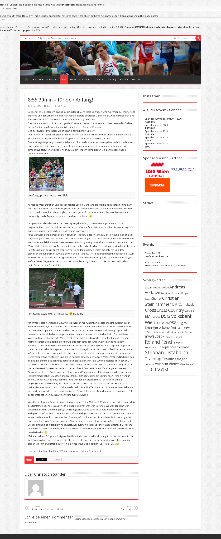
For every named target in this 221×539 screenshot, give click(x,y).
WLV (147, 370)
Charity (156, 298)
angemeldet (91, 518)
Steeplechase (179, 347)
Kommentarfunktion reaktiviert (48, 508)
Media (98, 79)
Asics (158, 293)
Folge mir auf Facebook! (49, 38)
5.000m (156, 287)
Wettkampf (188, 364)
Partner (124, 79)
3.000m (148, 287)
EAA (186, 323)
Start (26, 79)
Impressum (70, 38)
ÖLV (155, 369)
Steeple (164, 347)
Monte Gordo (185, 332)
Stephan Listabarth (166, 352)
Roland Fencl (158, 342)
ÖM (164, 370)
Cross (150, 310)
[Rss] (175, 38)
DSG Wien (162, 323)
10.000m (164, 287)
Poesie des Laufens (80, 79)
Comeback (186, 304)
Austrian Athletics (171, 293)
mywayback (154, 336)
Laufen (186, 327)
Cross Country (170, 310)
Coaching (111, 79)
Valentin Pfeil (165, 364)
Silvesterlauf (151, 347)
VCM (179, 364)
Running (177, 342)
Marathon (172, 332)
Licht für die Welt (158, 332)
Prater (168, 337)
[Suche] (198, 38)
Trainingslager (174, 359)
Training (153, 359)
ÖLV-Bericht (95, 450)
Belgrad (185, 293)
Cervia (148, 299)
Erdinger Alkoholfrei (160, 327)
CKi (175, 304)
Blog (64, 79)
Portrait (37, 79)
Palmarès (51, 79)
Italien (179, 328)
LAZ (147, 332)
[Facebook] (178, 38)
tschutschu (150, 364)
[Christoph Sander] (110, 58)
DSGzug (176, 322)
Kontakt (136, 79)
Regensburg (176, 337)
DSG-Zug (155, 316)
